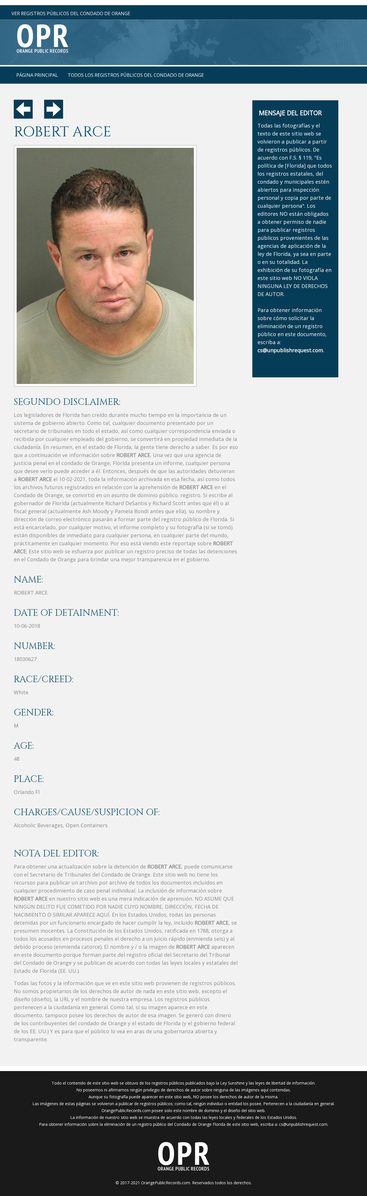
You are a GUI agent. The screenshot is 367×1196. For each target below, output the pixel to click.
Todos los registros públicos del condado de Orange (136, 75)
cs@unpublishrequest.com (303, 1124)
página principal (37, 75)
